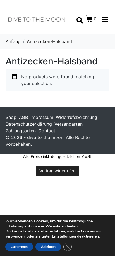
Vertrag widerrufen (57, 170)
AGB (23, 117)
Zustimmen (19, 247)
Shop (11, 117)
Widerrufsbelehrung (76, 117)
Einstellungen (64, 236)
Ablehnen (48, 247)
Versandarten (68, 124)
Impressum (41, 117)
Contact (46, 130)
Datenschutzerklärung (29, 124)
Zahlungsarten (21, 130)
